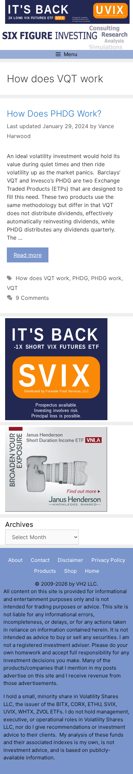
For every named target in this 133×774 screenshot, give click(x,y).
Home (92, 571)
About (15, 560)
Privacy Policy (108, 560)
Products (45, 571)
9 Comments (32, 297)
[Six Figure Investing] (67, 37)
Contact (40, 560)
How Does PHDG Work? (54, 113)
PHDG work (106, 278)
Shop (70, 571)
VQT (12, 288)
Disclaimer (70, 560)
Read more (28, 255)
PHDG (80, 278)
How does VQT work (42, 278)
